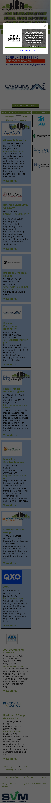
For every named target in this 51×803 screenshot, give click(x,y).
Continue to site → (28, 50)
